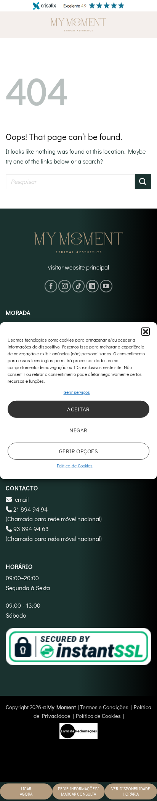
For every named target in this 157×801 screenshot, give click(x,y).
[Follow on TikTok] (78, 286)
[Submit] (143, 181)
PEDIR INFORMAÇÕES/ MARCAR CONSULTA (78, 791)
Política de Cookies (75, 465)
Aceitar (78, 409)
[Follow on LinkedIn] (92, 286)
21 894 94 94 (30, 509)
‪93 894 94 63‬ (31, 529)
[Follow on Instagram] (64, 286)
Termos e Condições (104, 707)
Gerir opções (78, 451)
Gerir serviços (77, 391)
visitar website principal (78, 267)
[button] (145, 331)
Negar (78, 430)
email (22, 499)
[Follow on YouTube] (106, 286)
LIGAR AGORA (26, 791)
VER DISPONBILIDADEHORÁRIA (130, 791)
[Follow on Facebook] (51, 286)
